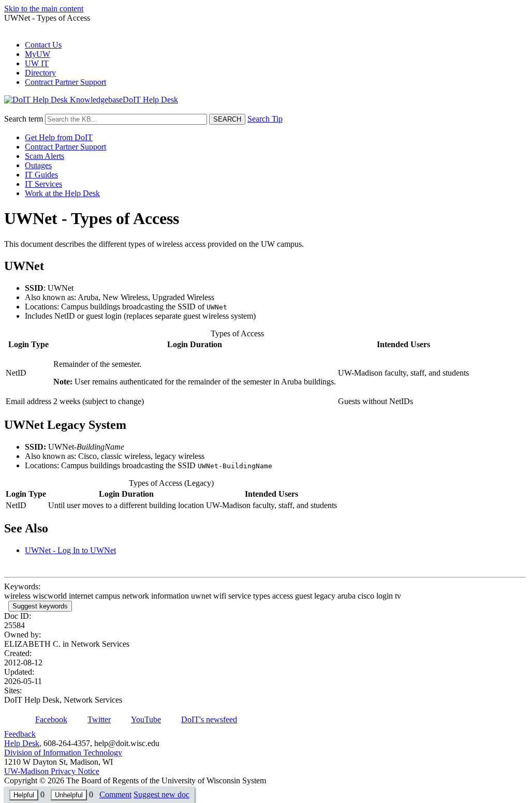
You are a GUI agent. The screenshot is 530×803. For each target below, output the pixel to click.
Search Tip (265, 118)
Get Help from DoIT (59, 137)
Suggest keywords (40, 606)
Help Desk (21, 743)
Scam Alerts (44, 156)
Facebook (51, 719)
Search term (23, 118)
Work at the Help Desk (62, 193)
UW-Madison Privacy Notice (51, 771)
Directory (40, 72)
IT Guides (41, 174)
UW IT (37, 63)
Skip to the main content (43, 8)
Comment (115, 794)
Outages (38, 165)
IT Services (43, 184)
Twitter (99, 719)
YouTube (146, 719)
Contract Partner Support (65, 82)
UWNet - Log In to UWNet (70, 550)
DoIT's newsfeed (209, 719)
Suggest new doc (161, 794)
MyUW (37, 54)
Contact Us (43, 44)
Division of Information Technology (63, 752)
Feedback (20, 734)
